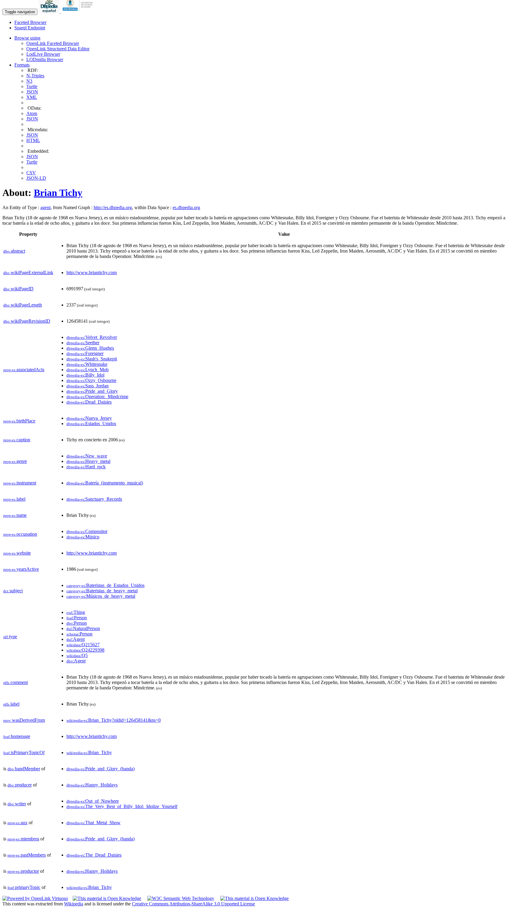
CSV (31, 172)
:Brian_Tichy (89, 752)
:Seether (82, 342)
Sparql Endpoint (29, 27)
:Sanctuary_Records (94, 499)
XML (31, 97)
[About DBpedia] (50, 11)
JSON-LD (36, 178)
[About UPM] (79, 11)
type (10, 636)
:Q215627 (83, 644)
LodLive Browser (43, 54)
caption (16, 439)
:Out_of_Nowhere (92, 801)
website (17, 552)
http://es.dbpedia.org (113, 207)
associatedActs (23, 369)
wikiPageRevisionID (26, 321)
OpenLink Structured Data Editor (57, 48)
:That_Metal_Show (93, 822)
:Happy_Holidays (92, 784)
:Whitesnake (86, 364)
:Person (76, 617)
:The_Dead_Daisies (93, 854)
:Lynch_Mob (87, 369)
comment (15, 682)
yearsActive (21, 569)
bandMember (23, 768)
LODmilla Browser (44, 59)
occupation (20, 534)
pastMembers (26, 854)
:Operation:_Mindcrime (97, 396)
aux (17, 822)
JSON (32, 91)
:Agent (75, 639)
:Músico (82, 536)
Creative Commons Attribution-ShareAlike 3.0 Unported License (193, 903)
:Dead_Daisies (89, 401)
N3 (29, 81)
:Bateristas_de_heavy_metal (102, 590)
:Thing (75, 612)
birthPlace (19, 420)
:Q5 (77, 655)
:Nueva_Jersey (89, 418)
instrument (19, 482)
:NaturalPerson (83, 628)
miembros (23, 838)
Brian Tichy (58, 192)
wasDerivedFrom (24, 720)
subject (13, 590)
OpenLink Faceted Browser (52, 43)
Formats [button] (22, 64)
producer (19, 784)
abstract (14, 250)
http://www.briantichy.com (91, 272)
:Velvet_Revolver (91, 337)
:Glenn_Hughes (90, 348)
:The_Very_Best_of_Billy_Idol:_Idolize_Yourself (121, 806)
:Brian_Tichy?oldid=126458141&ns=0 (113, 720)
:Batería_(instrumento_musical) (104, 482)
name (15, 515)
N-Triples (35, 75)
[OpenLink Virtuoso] (35, 898)
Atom (31, 113)
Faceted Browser (30, 22)
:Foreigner (85, 353)
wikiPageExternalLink (28, 272)
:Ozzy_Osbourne (91, 380)
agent (45, 207)
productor (23, 871)
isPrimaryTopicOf (24, 752)
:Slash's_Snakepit (91, 358)
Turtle (31, 86)
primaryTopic (23, 887)
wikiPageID (18, 288)
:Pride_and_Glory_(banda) (100, 768)
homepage (16, 736)
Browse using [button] (27, 37)
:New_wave (86, 455)
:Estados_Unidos (91, 423)
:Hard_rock (86, 466)
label (14, 499)
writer (16, 803)
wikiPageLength (22, 304)
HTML (33, 140)
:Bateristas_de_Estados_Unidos (105, 585)
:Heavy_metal (88, 461)
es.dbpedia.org (186, 207)
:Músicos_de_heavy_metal (100, 596)
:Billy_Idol (85, 375)
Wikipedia (73, 903)
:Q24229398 (85, 650)
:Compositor (86, 531)
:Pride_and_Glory (92, 391)
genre (15, 461)
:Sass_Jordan (87, 385)
